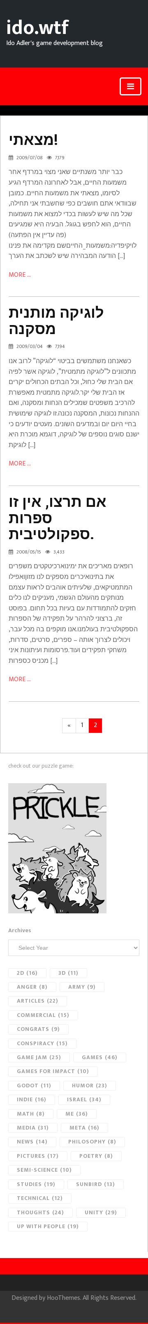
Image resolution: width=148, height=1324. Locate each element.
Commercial (43, 1015)
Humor (89, 1085)
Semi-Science (44, 1170)
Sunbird (95, 1184)
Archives (19, 930)
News (32, 1141)
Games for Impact (53, 1071)
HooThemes (63, 1298)
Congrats (38, 1029)
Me (76, 1113)
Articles (37, 1000)
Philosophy (92, 1141)
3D (68, 973)
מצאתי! (33, 140)
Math (31, 1113)
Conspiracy (42, 1043)
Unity (101, 1212)
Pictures (38, 1156)
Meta (84, 1127)
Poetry (96, 1156)
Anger (32, 987)
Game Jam (39, 1057)
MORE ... (20, 274)
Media (33, 1127)
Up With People (48, 1226)
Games (100, 1057)
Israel (84, 1099)
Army (82, 987)
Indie (31, 1099)
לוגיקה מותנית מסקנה (56, 321)
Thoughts (40, 1212)
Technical (40, 1198)
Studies (36, 1184)
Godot (34, 1085)
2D (27, 973)
